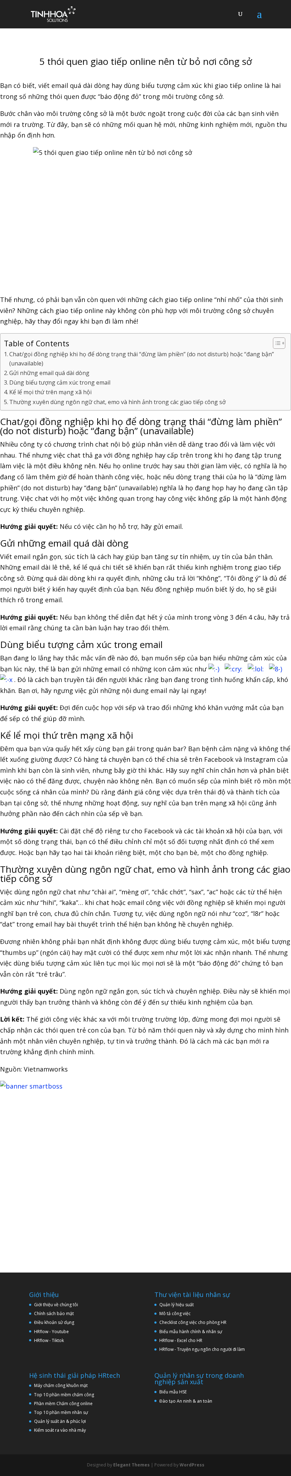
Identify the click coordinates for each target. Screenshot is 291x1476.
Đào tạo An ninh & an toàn (185, 1401)
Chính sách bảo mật (54, 1313)
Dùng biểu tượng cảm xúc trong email (59, 382)
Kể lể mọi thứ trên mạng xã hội (50, 392)
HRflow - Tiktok (49, 1340)
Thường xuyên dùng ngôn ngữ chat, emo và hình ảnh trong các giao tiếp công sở (117, 402)
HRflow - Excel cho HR (180, 1340)
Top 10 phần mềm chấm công (64, 1395)
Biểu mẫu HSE (173, 1392)
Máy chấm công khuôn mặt (61, 1385)
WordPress (192, 1465)
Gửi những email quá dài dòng (49, 373)
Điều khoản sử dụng (54, 1322)
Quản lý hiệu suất (176, 1305)
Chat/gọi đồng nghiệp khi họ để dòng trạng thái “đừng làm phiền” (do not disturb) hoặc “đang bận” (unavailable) (141, 358)
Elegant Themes (131, 1465)
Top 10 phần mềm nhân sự (61, 1412)
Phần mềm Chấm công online (63, 1403)
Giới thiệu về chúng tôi (56, 1305)
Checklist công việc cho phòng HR (192, 1322)
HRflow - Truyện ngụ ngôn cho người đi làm (202, 1349)
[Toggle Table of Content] (276, 343)
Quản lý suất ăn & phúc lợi (60, 1421)
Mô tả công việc (175, 1313)
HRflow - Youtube (51, 1332)
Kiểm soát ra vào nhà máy (60, 1430)
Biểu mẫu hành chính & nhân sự (192, 1332)
